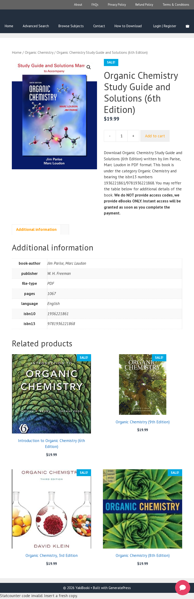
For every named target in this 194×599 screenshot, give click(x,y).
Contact (99, 26)
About (78, 5)
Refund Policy (144, 5)
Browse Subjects (71, 26)
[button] (88, 67)
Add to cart (155, 136)
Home (9, 26)
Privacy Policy (117, 5)
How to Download (128, 26)
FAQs (95, 5)
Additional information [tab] (36, 229)
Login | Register (164, 26)
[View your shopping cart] (187, 26)
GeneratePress (120, 588)
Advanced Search (36, 26)
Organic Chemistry (39, 52)
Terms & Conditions (176, 5)
